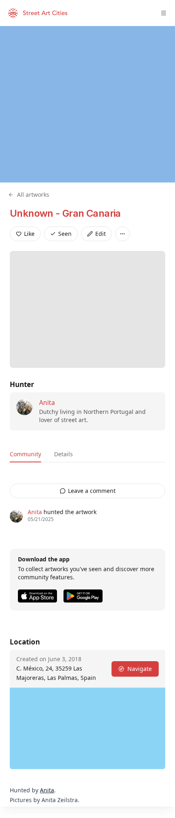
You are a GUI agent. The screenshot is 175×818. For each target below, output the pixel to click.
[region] (87, 104)
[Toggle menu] (163, 13)
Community (25, 454)
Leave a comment (92, 491)
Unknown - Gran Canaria (65, 213)
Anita (47, 402)
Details (63, 454)
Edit (100, 233)
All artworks (33, 194)
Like (29, 233)
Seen (65, 233)
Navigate (139, 669)
